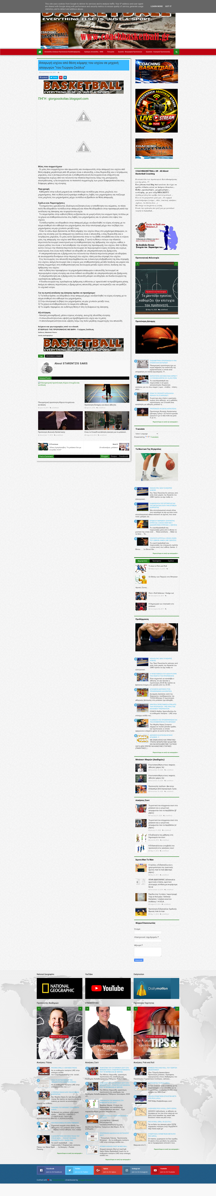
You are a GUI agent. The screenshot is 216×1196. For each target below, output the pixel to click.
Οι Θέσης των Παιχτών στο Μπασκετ (163, 577)
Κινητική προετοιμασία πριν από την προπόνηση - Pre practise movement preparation (163, 707)
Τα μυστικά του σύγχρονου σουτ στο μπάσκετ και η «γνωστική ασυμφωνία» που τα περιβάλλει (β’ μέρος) (115, 1070)
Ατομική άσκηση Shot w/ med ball (113, 1146)
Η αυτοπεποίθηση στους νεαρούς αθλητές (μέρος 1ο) (59, 1045)
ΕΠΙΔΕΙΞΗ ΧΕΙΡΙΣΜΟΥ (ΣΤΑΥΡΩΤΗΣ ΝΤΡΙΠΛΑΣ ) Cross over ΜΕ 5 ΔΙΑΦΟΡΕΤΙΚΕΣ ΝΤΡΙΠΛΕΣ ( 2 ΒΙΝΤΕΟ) (163, 523)
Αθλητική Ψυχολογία (59, 1036)
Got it (168, 6)
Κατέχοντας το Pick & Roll (159, 1083)
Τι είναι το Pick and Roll (158, 566)
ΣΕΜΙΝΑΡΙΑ (107, 1013)
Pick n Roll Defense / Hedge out (161, 593)
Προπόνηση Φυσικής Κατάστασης (51, 432)
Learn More (157, 6)
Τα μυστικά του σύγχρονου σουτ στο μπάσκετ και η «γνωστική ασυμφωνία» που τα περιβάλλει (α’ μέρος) (115, 1085)
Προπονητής (156, 296)
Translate (154, 437)
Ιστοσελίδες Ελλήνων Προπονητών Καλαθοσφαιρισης (62, 52)
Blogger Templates (86, 1180)
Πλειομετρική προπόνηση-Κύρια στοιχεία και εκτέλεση (56, 403)
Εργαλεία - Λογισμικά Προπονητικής (158, 52)
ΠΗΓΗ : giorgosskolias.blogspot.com (63, 98)
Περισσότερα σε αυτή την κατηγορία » (165, 422)
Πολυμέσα (110, 52)
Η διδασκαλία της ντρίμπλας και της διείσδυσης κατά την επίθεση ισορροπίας (163, 506)
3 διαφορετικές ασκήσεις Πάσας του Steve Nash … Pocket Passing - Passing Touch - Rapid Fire (65, 1138)
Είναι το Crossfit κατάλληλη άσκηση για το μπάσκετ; (105, 432)
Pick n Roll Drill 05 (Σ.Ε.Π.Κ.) (159, 1122)
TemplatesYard (58, 1180)
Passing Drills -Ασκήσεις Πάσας (64, 1068)
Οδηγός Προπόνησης (156, 1041)
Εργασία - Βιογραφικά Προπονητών (130, 52)
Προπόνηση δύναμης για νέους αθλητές (100, 405)
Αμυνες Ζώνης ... (142, 587)
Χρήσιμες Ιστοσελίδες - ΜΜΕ (93, 52)
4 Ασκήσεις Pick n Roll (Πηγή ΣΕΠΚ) (162, 1108)
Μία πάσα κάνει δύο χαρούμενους (65, 1123)
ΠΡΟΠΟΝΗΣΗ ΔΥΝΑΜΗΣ (54, 356)
